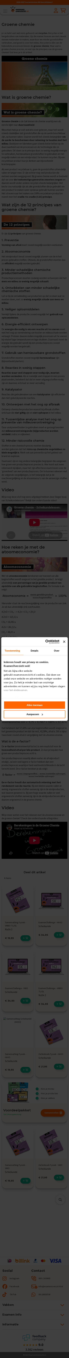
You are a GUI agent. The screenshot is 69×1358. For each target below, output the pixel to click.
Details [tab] (35, 650)
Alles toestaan (35, 705)
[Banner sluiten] (64, 641)
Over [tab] (56, 650)
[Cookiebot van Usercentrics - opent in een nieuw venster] (45, 642)
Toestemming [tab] (12, 650)
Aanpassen (32, 714)
